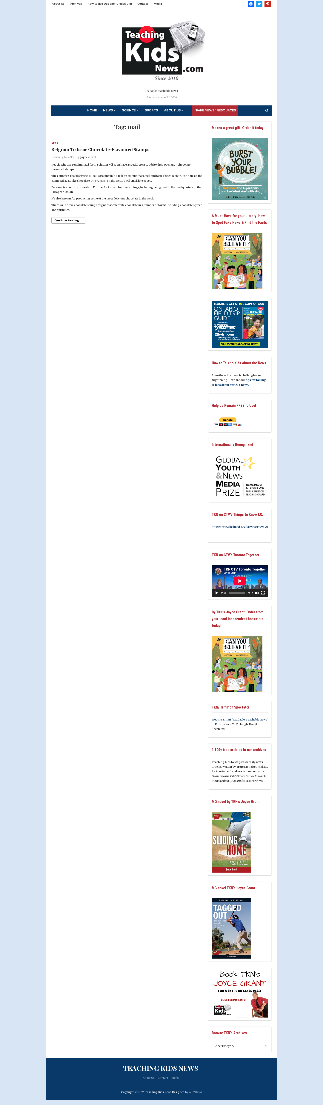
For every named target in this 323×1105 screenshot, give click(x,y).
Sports (151, 110)
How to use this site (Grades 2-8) (109, 3)
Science (129, 110)
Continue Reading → (68, 220)
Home (92, 110)
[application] (240, 581)
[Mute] (257, 593)
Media (158, 3)
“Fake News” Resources (215, 110)
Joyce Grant (88, 157)
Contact (142, 3)
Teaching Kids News (160, 1067)
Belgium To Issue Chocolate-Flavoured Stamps (100, 149)
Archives (76, 3)
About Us (58, 3)
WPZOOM (195, 1092)
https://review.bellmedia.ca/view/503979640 (240, 527)
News (108, 110)
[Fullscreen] (263, 593)
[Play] (217, 593)
